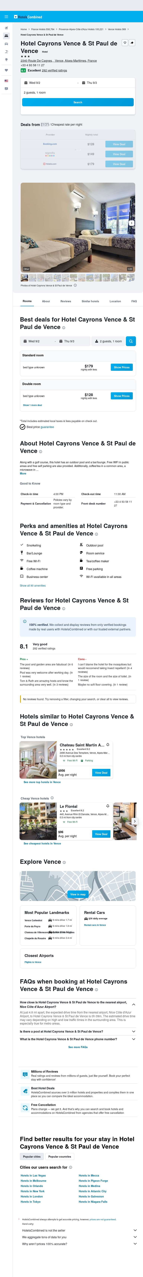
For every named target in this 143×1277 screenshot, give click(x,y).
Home (24, 29)
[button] (6, 17)
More (23, 473)
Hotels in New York (33, 1191)
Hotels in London (32, 1196)
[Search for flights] (6, 28)
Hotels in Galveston (91, 1196)
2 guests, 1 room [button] (35, 92)
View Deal (101, 772)
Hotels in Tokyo (31, 1201)
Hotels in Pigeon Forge (93, 1180)
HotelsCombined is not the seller (43, 1230)
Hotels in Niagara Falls (93, 1201)
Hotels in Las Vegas (33, 1175)
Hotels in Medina (89, 1186)
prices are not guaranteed (103, 1219)
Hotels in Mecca (89, 1175)
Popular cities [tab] (32, 1156)
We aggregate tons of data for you (44, 1237)
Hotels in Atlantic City (93, 1191)
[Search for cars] (6, 44)
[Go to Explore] (6, 59)
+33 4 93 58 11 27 (33, 65)
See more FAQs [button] (78, 1047)
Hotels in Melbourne (33, 1180)
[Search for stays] (6, 36)
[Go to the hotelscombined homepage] (27, 16)
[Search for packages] (6, 51)
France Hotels (38, 29)
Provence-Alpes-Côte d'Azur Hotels (77, 29)
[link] (42, 782)
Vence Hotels (114, 29)
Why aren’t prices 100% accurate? (44, 1244)
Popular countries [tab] (59, 1156)
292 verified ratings (54, 70)
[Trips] (6, 70)
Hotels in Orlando (32, 1186)
